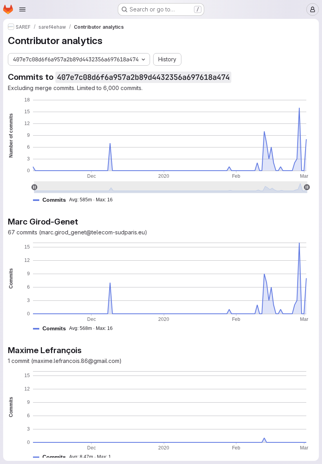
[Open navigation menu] (22, 9)
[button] (76, 200)
